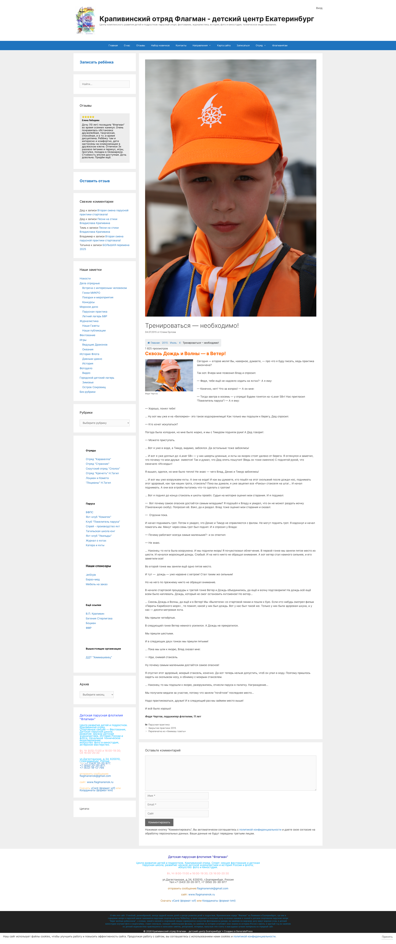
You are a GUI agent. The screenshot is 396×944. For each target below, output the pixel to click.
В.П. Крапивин (95, 613)
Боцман (91, 623)
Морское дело (89, 306)
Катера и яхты (95, 545)
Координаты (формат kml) (96, 790)
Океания (87, 349)
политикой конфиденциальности (260, 829)
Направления (200, 45)
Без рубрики (87, 391)
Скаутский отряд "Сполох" (103, 468)
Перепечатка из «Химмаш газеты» (167, 731)
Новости (85, 278)
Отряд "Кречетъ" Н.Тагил (102, 473)
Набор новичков (160, 45)
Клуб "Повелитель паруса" (103, 521)
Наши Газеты (90, 325)
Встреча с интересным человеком (104, 287)
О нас (127, 45)
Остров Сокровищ (94, 387)
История (87, 363)
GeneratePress (244, 931)
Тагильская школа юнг (100, 531)
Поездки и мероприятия (97, 297)
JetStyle (91, 574)
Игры (83, 339)
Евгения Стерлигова (99, 618)
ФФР (89, 627)
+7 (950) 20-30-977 (92, 765)
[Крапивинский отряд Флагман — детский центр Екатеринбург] (85, 20)
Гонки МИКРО (91, 292)
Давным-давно (92, 358)
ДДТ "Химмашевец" (99, 657)
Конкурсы (88, 302)
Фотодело (86, 368)
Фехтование (87, 335)
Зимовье (88, 382)
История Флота (89, 354)
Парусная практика (159, 724)
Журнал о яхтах (96, 540)
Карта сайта (223, 45)
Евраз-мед (93, 579)
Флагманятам (279, 45)
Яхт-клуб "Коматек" (98, 516)
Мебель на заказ (96, 584)
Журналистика (89, 321)
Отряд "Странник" (97, 463)
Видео (86, 372)
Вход (319, 8)
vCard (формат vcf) (103, 788)
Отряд (259, 45)
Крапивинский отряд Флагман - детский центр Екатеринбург (206, 18)
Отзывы (140, 45)
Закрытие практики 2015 (162, 728)
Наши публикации (94, 330)
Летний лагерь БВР (94, 316)
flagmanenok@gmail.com (95, 775)
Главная (113, 45)
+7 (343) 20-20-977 (97, 763)
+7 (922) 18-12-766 (92, 767)
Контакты (181, 45)
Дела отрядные (90, 283)
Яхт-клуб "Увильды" (99, 535)
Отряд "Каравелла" (98, 459)
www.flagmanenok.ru (100, 782)
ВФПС (89, 512)
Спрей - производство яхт (103, 526)
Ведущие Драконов (95, 344)
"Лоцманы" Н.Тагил (98, 482)
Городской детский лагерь (97, 377)
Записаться (243, 45)
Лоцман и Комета (97, 478)
